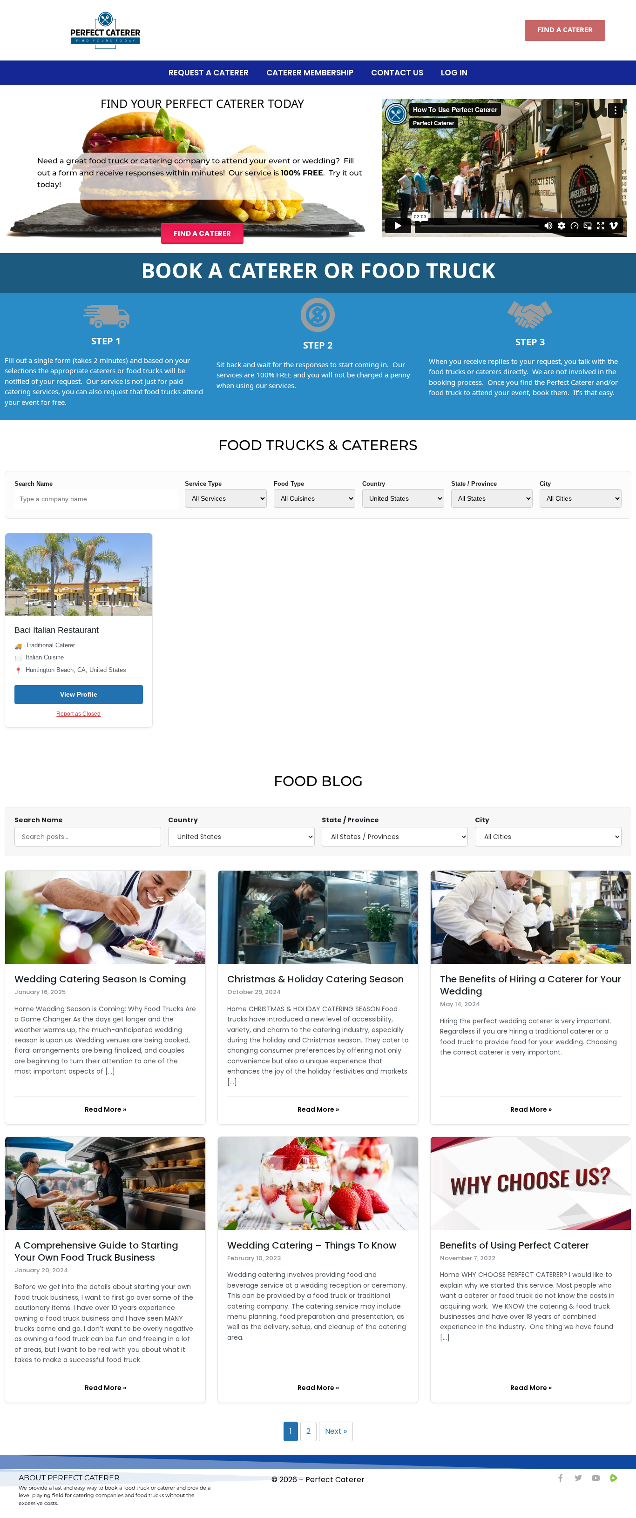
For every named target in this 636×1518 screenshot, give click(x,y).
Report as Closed (78, 714)
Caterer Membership (309, 72)
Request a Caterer (209, 72)
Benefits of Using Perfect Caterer (514, 1245)
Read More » (105, 1109)
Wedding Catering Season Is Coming (100, 979)
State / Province (474, 484)
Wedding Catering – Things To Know (312, 1245)
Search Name (33, 484)
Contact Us (397, 72)
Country (373, 484)
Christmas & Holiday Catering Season (315, 979)
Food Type (289, 484)
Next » (336, 1431)
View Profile (78, 694)
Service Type (203, 484)
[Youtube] (596, 1478)
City (545, 484)
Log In (454, 72)
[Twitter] (578, 1478)
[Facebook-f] (560, 1478)
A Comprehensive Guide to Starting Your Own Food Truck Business (96, 1251)
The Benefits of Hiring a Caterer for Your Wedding (530, 985)
